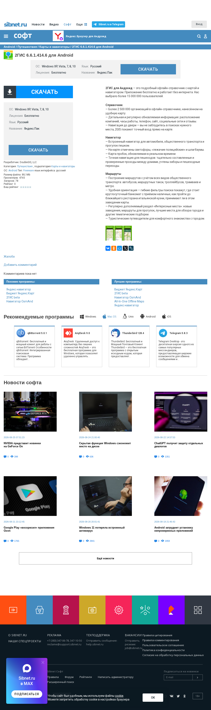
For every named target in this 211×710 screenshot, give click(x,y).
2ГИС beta (13, 297)
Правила (53, 677)
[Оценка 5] (30, 187)
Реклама (54, 635)
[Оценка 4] (28, 187)
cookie (119, 695)
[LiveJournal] (131, 248)
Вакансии (133, 635)
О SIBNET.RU (17, 635)
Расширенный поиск (60, 682)
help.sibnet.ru (94, 644)
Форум (69, 677)
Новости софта (22, 382)
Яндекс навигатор (18, 289)
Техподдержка (98, 635)
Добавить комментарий (20, 264)
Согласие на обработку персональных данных (173, 655)
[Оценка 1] (21, 187)
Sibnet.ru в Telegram (110, 24)
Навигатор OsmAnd (19, 301)
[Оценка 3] (26, 187)
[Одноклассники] (113, 248)
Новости (38, 24)
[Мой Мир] (119, 248)
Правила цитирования (157, 635)
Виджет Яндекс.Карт (20, 293)
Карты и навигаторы (63, 166)
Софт (68, 24)
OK (153, 697)
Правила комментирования (160, 640)
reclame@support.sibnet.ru (64, 644)
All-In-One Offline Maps (129, 301)
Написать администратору (116, 677)
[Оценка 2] (23, 187)
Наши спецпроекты (24, 641)
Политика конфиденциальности (163, 650)
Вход (199, 24)
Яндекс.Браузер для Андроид (86, 36)
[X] (125, 248)
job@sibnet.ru (133, 648)
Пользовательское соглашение (163, 645)
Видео (54, 24)
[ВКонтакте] (108, 248)
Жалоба (9, 256)
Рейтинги (86, 677)
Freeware (28, 170)
